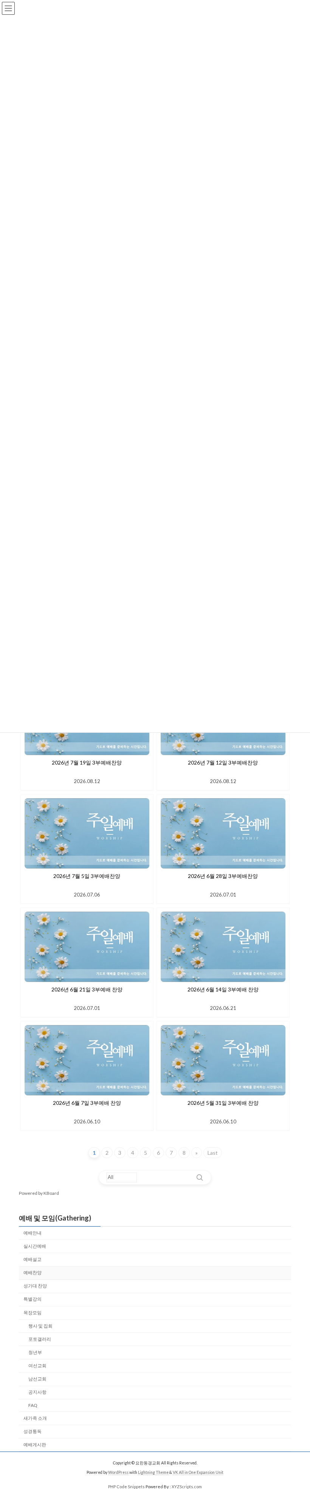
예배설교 (32, 1259)
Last (213, 1152)
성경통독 (32, 1431)
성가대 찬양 (35, 1286)
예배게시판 (34, 1444)
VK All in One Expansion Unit (198, 1472)
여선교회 (37, 1365)
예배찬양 (32, 1272)
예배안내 (32, 1232)
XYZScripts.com (187, 1486)
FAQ (32, 1405)
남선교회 (37, 1379)
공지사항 (37, 1392)
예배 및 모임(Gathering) (55, 1218)
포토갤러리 (39, 1339)
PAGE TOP (296, 1436)
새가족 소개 (35, 1418)
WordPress (118, 1472)
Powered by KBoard (39, 1193)
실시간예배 (34, 1246)
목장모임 (32, 1312)
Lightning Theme (153, 1472)
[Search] (199, 1177)
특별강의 (32, 1299)
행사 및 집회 (40, 1325)
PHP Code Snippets (126, 1486)
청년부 (35, 1352)
